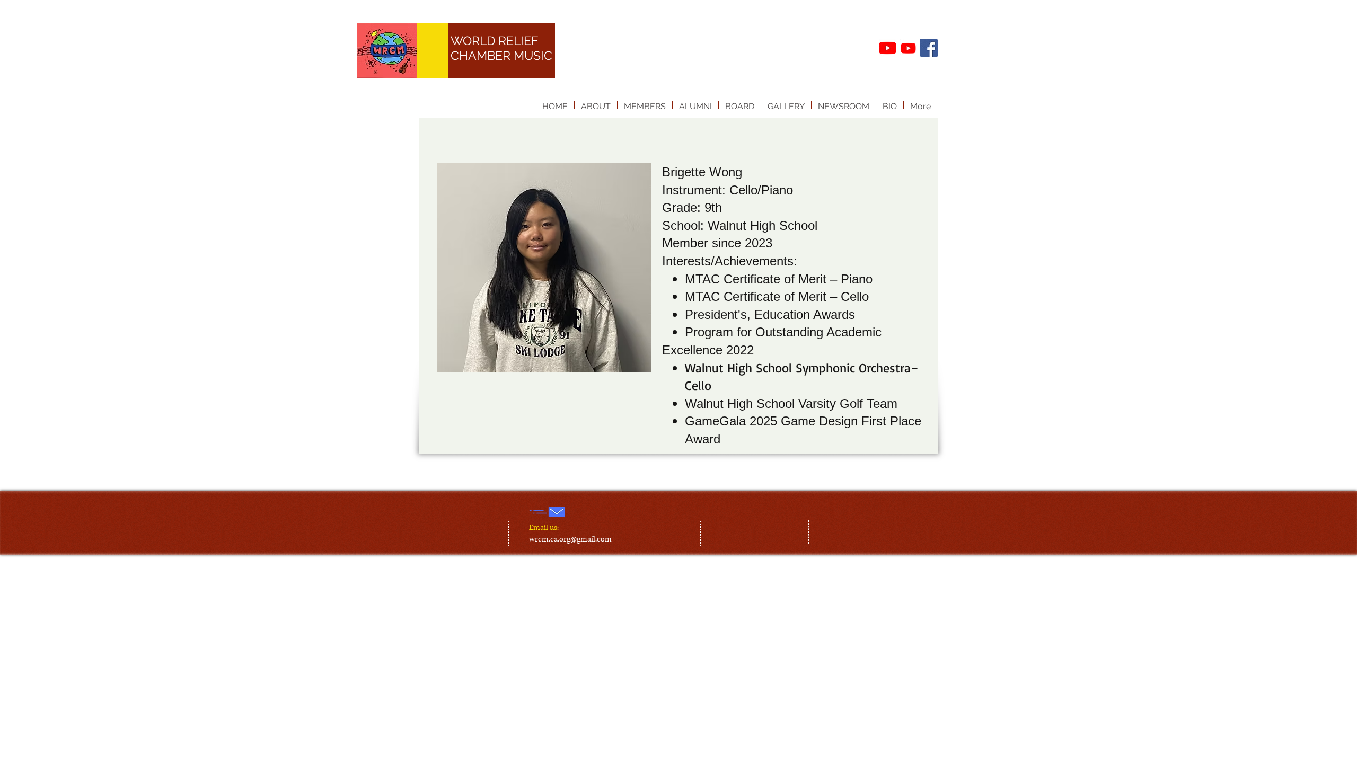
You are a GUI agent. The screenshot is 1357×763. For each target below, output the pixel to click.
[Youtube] (908, 48)
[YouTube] (887, 48)
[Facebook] (929, 48)
